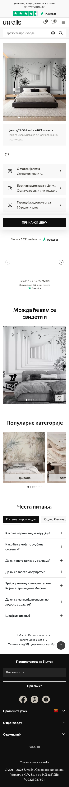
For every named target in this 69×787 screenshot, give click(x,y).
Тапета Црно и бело (32, 639)
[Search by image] (53, 33)
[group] (24, 457)
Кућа (20, 635)
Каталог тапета (37, 635)
